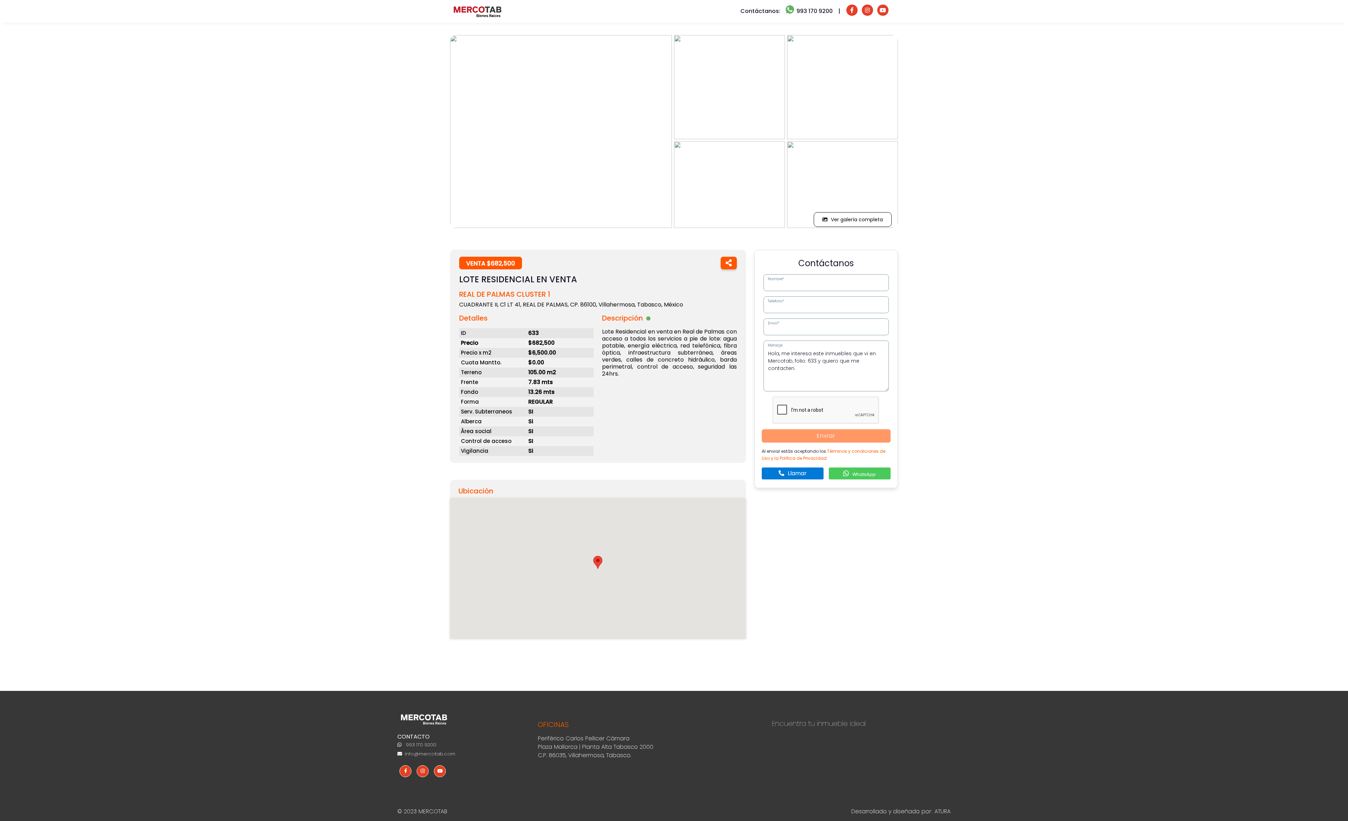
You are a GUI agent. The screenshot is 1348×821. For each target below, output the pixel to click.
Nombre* (776, 279)
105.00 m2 (542, 372)
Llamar (796, 473)
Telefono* (776, 301)
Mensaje (775, 345)
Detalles (473, 318)
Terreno (471, 372)
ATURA (942, 811)
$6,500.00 (542, 353)
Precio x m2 (476, 352)
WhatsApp (863, 474)
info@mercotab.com (429, 754)
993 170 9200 (420, 744)
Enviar (826, 436)
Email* (774, 323)
